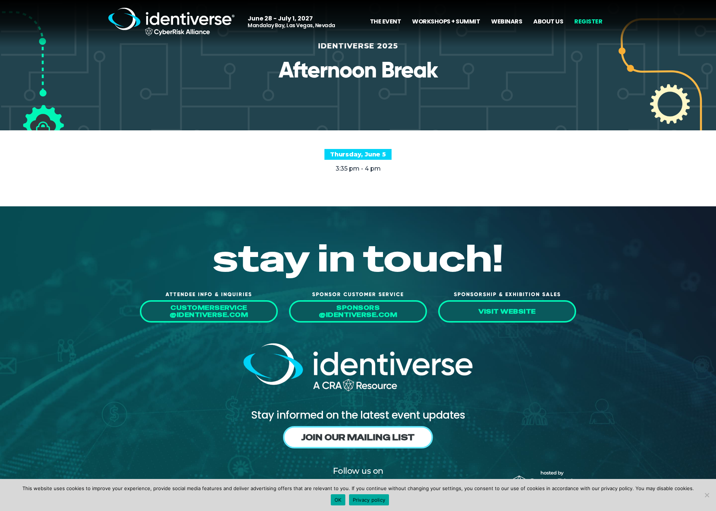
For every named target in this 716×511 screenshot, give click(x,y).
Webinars (506, 21)
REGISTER (588, 21)
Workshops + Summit (446, 21)
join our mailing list (358, 437)
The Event (385, 21)
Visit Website (507, 311)
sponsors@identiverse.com (358, 311)
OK (338, 500)
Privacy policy (369, 500)
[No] (706, 495)
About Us (548, 21)
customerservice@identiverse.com (209, 311)
